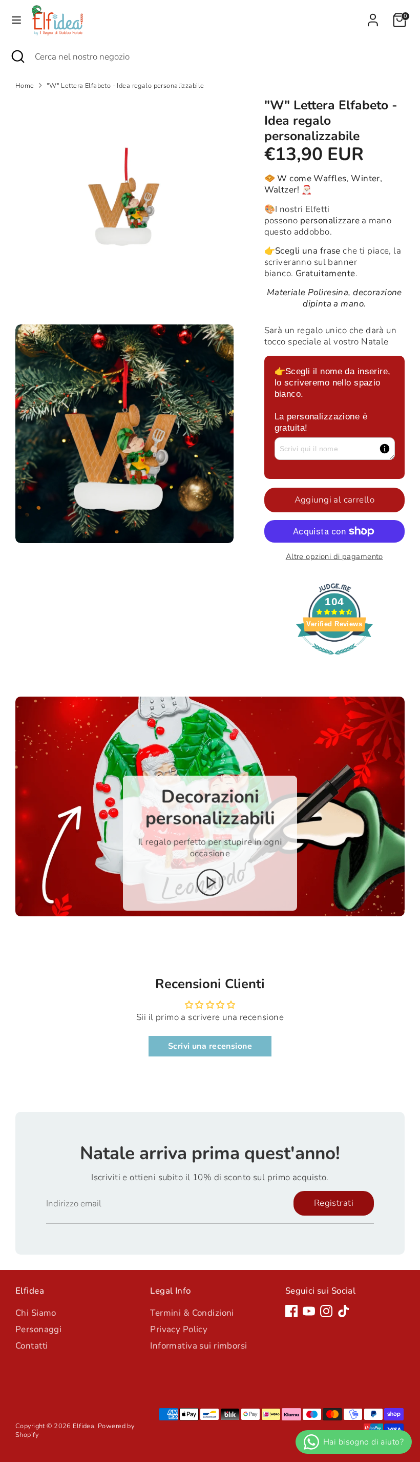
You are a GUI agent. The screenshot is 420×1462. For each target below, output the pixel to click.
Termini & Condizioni (192, 1313)
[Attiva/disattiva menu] (16, 20)
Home (24, 86)
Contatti (31, 1346)
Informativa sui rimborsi (198, 1346)
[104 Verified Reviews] (334, 660)
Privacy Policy (178, 1329)
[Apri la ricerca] (17, 57)
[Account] (373, 15)
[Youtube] (309, 1311)
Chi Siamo (35, 1313)
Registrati (333, 1203)
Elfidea (83, 1426)
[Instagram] (326, 1311)
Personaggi (38, 1329)
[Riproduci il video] (210, 883)
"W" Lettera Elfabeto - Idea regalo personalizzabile (125, 86)
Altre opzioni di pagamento (334, 556)
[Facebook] (291, 1311)
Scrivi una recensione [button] (210, 1046)
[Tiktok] (344, 1311)
